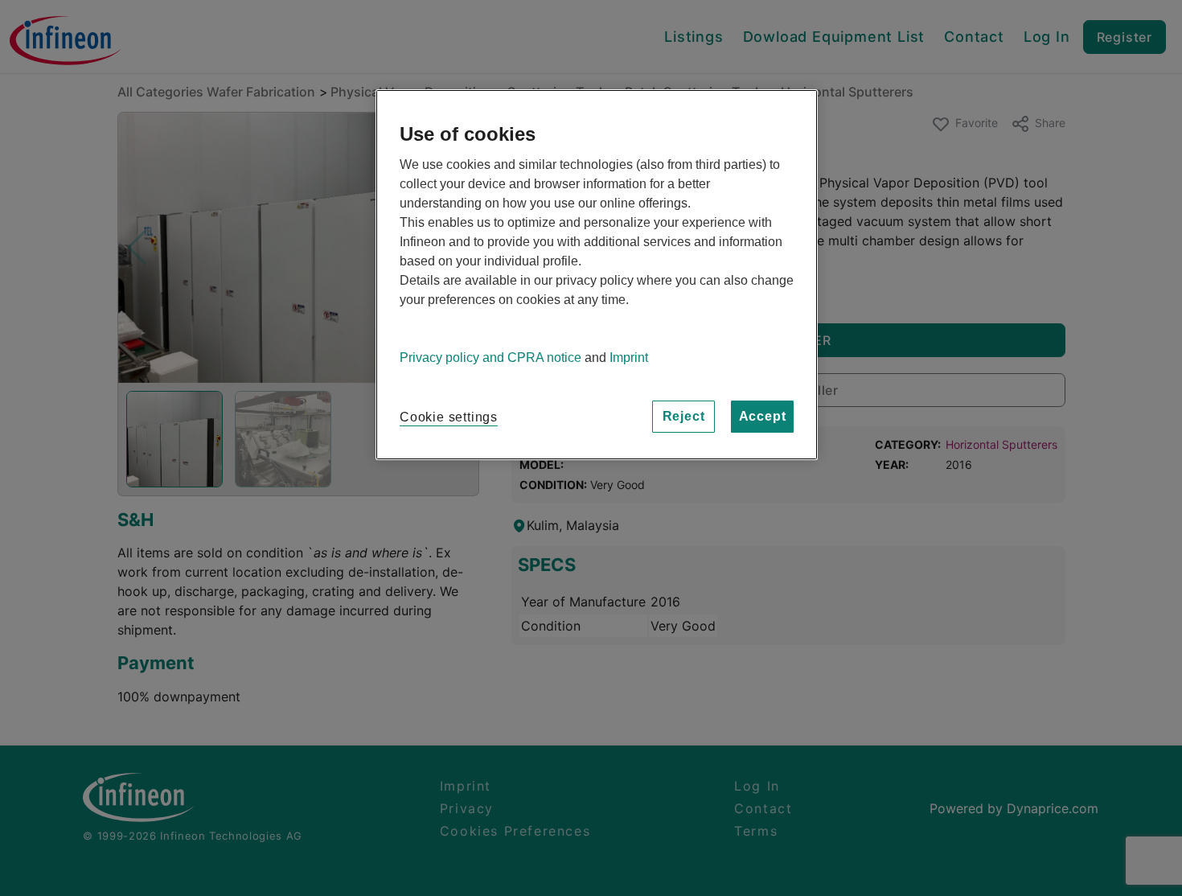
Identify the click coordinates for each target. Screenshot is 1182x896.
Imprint (628, 357)
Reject (684, 416)
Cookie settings (449, 417)
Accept (762, 416)
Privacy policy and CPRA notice (490, 357)
